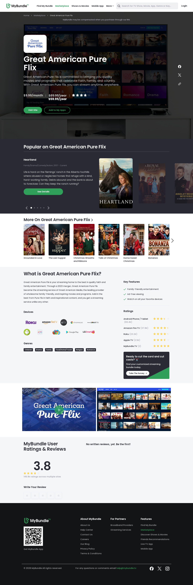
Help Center (86, 530)
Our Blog (84, 544)
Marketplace (62, 5)
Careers (84, 539)
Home (26, 15)
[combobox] (147, 6)
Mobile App (98, 5)
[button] (28, 349)
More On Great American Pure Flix (57, 220)
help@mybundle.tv (126, 568)
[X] (179, 75)
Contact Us (86, 534)
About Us (85, 525)
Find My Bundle (45, 5)
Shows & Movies (80, 5)
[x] (159, 569)
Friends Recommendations (155, 539)
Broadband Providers (122, 525)
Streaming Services (121, 530)
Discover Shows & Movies (154, 534)
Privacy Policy (87, 549)
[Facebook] (179, 67)
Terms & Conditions (91, 553)
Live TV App (147, 544)
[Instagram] (167, 569)
